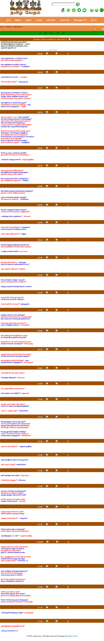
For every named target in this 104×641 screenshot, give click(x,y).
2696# (39, 331)
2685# (39, 112)
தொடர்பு (94, 20)
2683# (39, 72)
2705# (39, 486)
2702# (39, 441)
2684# (39, 88)
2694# (39, 292)
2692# (39, 257)
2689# (39, 205)
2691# (39, 240)
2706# (39, 507)
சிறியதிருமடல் (18, 27)
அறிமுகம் (18, 20)
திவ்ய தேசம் (51, 20)
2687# (39, 165)
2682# (39, 53)
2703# (39, 455)
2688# (39, 186)
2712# (39, 621)
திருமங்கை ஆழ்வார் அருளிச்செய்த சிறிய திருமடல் (50, 39)
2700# (39, 399)
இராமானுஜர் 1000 (80, 20)
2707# (39, 524)
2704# (39, 470)
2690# (39, 222)
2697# (39, 349)
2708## (40, 542)
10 (46, 33)
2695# (39, 310)
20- (51, 33)
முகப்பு (8, 20)
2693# (39, 275)
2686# (39, 148)
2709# (39, 566)
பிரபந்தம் (39, 20)
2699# (39, 384)
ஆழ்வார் (29, 20)
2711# (39, 607)
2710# (39, 587)
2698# (39, 368)
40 (63, 33)
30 (58, 33)
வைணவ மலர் (64, 20)
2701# (39, 417)
